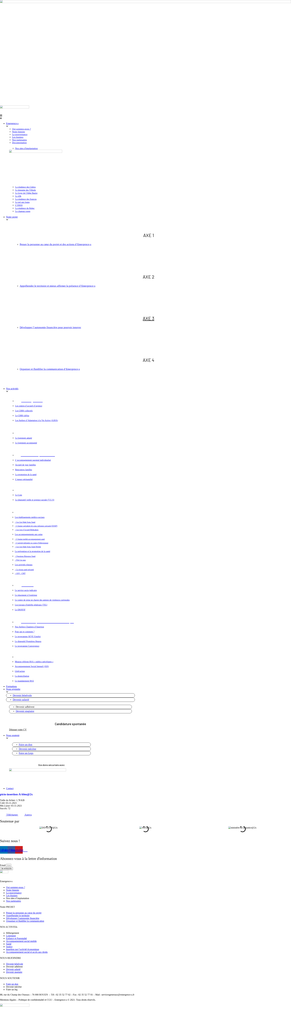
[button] (145, 117)
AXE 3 (148, 318)
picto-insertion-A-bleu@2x (16, 794)
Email (3, 865)
